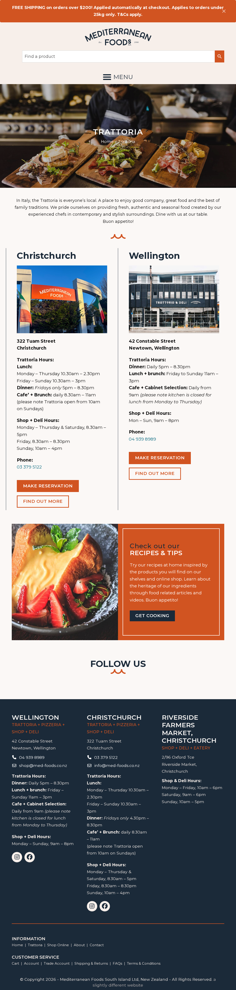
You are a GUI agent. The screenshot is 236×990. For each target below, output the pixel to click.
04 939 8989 (142, 439)
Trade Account (57, 963)
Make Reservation (48, 486)
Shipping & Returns (91, 963)
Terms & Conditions (143, 963)
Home (107, 141)
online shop (169, 579)
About (79, 945)
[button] (118, 77)
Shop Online (58, 945)
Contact (97, 945)
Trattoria (35, 945)
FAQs (117, 963)
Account (31, 963)
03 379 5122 (29, 467)
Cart (15, 963)
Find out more (43, 501)
